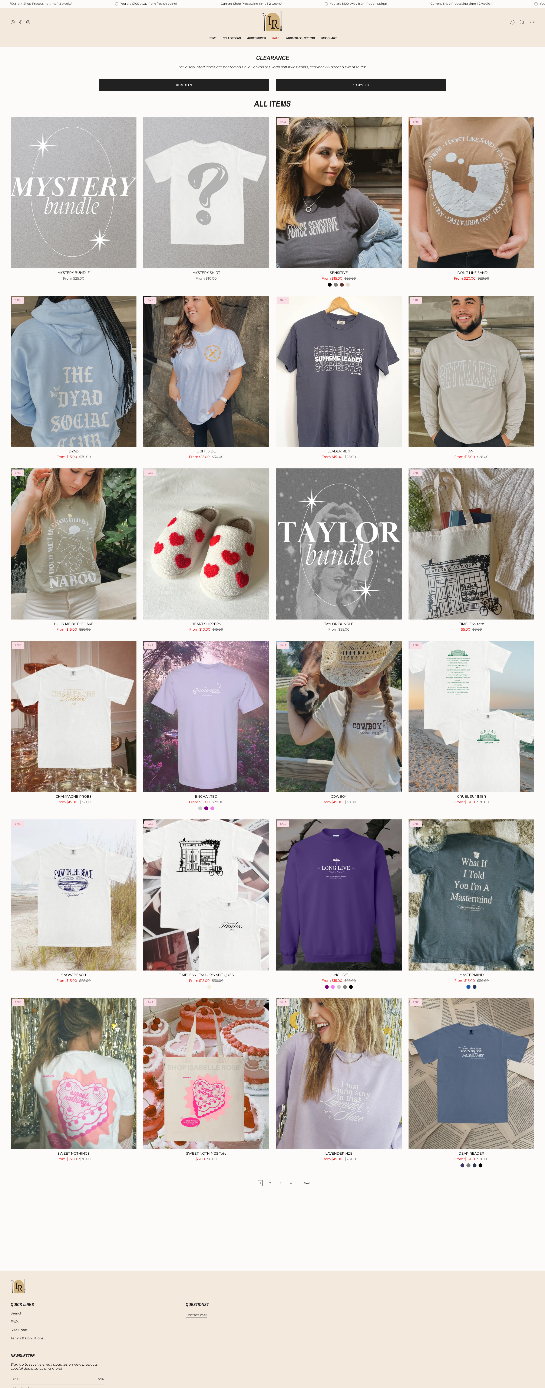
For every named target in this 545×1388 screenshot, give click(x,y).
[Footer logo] (19, 1287)
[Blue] (468, 987)
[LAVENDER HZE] (339, 1073)
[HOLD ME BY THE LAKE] (73, 544)
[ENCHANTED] (206, 716)
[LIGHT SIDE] (206, 371)
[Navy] (474, 987)
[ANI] (471, 371)
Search (16, 1313)
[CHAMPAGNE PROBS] (73, 716)
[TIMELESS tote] (471, 544)
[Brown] (342, 285)
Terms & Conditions (27, 1338)
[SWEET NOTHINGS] (73, 1073)
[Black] (330, 285)
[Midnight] (462, 1165)
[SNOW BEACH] (73, 895)
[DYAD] (73, 371)
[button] (231, 38)
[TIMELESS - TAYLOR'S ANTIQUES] (206, 895)
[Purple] (206, 808)
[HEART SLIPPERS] (206, 544)
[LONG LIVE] (339, 895)
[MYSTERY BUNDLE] (73, 192)
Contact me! (196, 1315)
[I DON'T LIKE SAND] (471, 192)
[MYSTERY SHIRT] (206, 192)
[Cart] (532, 22)
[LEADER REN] (339, 371)
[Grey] (336, 285)
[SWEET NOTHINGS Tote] (206, 1073)
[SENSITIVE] (339, 192)
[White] (203, 987)
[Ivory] (209, 987)
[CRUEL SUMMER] (471, 716)
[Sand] (348, 285)
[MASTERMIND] (471, 895)
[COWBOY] (339, 716)
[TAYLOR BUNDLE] (339, 544)
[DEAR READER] (471, 1073)
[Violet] (212, 808)
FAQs (15, 1322)
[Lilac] (200, 808)
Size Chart (19, 1330)
